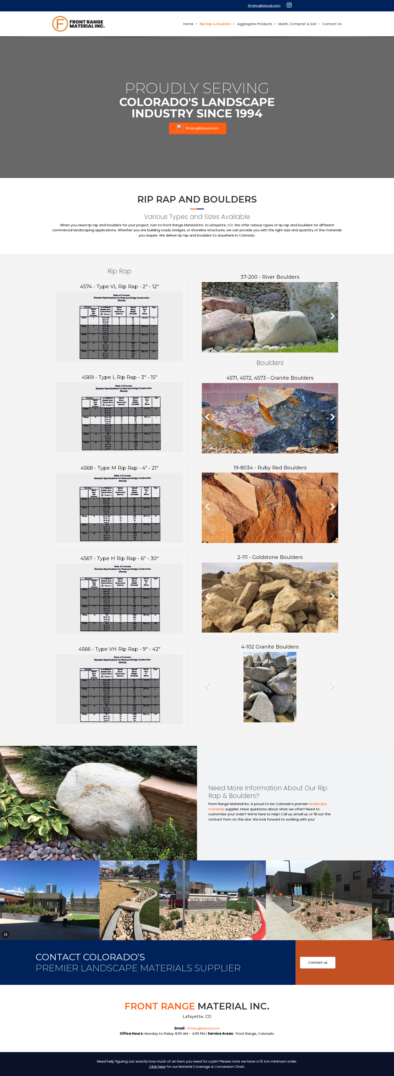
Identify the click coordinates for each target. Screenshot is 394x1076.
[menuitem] (189, 24)
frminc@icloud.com (203, 1028)
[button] (270, 317)
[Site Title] (78, 24)
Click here (157, 1066)
